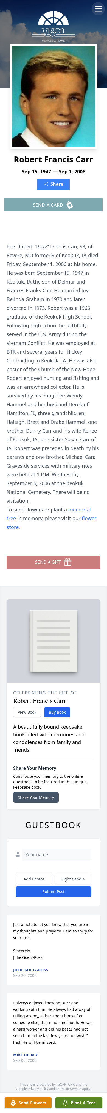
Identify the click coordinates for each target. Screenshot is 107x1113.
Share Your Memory (36, 797)
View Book (27, 712)
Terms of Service (68, 1088)
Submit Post (53, 891)
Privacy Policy (38, 1088)
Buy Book (57, 712)
